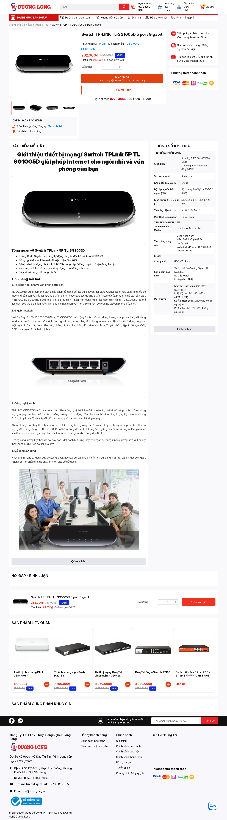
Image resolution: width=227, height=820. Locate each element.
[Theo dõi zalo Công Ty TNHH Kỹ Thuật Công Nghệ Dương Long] (20, 720)
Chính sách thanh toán (129, 756)
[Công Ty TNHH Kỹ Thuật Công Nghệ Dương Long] (31, 6)
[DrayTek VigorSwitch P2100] (153, 648)
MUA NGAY (122, 78)
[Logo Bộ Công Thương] (26, 800)
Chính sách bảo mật (127, 751)
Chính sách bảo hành (93, 740)
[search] (124, 7)
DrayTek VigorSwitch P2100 (152, 672)
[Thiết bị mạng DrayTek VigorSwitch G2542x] (113, 648)
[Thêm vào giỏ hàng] (46, 684)
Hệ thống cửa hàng (169, 6)
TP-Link (102, 43)
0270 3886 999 (144, 9)
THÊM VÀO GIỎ (122, 90)
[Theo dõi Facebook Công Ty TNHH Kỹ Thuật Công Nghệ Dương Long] (12, 720)
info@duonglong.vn (34, 791)
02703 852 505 (59, 784)
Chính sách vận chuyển (94, 746)
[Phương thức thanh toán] (193, 82)
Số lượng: (87, 66)
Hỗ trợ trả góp (124, 762)
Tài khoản (189, 3)
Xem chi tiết (55, 126)
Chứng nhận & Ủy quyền (130, 773)
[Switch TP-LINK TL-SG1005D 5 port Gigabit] (44, 65)
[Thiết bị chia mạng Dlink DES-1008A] (32, 648)
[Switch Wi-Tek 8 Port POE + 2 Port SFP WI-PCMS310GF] (194, 648)
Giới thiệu (121, 740)
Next (73, 65)
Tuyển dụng (123, 767)
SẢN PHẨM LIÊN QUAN (31, 623)
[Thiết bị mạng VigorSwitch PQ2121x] (72, 648)
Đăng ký (210, 720)
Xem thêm (80, 561)
